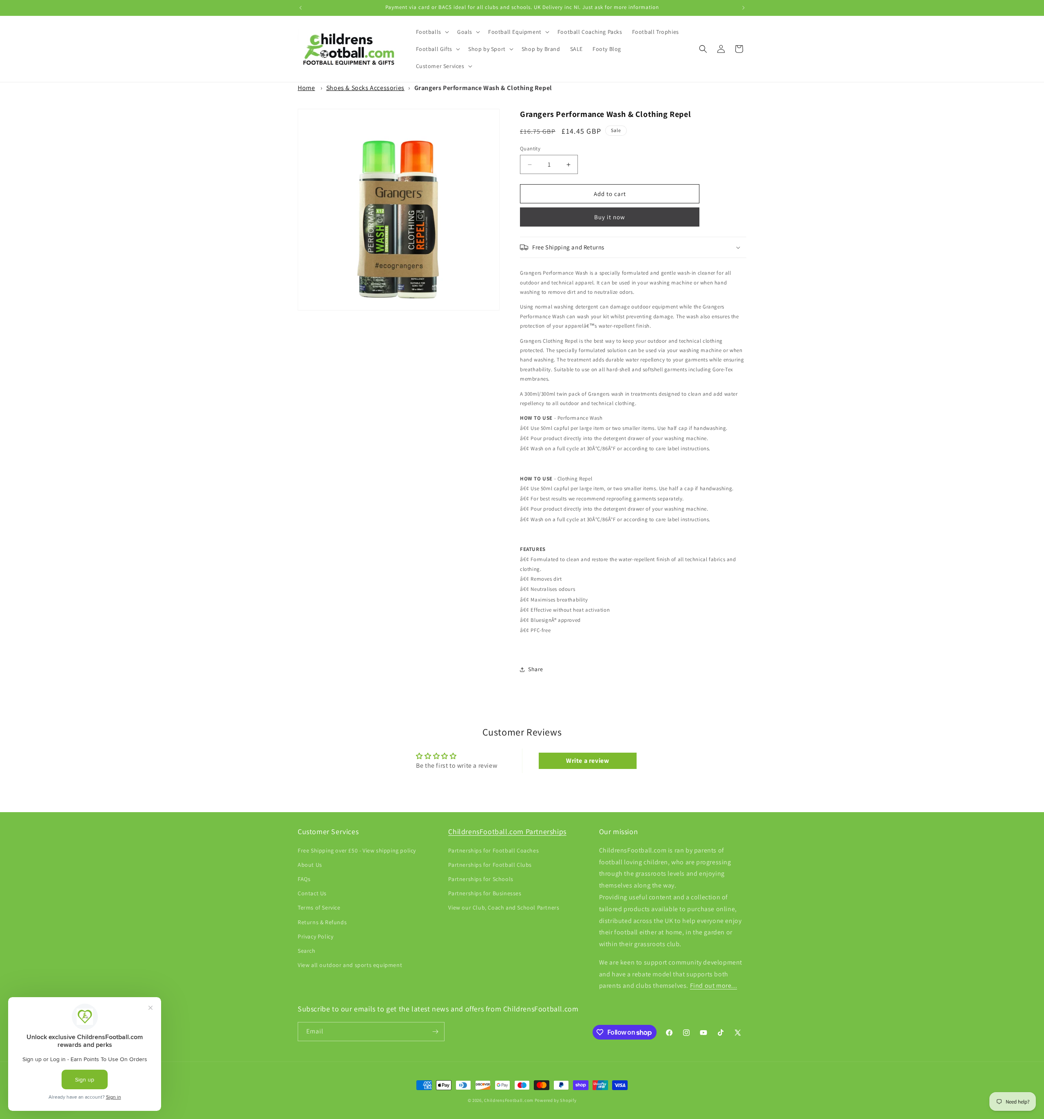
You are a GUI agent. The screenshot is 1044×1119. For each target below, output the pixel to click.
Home (306, 88)
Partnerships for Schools (480, 879)
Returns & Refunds (322, 922)
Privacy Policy (315, 936)
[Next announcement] (743, 7)
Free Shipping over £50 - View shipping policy (357, 850)
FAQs (304, 879)
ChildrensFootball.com (508, 1100)
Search (307, 950)
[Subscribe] (435, 1031)
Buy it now (609, 217)
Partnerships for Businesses (484, 893)
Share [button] (535, 669)
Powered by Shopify (556, 1100)
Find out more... (713, 985)
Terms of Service (319, 907)
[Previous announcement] (301, 7)
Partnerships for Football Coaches (493, 850)
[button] (431, 31)
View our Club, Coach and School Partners (503, 907)
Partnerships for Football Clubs (490, 864)
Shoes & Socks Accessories (365, 88)
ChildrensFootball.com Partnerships (507, 831)
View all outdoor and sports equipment (350, 965)
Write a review (587, 760)
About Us (310, 864)
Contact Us (312, 893)
